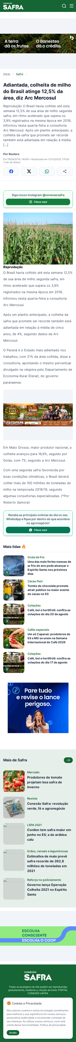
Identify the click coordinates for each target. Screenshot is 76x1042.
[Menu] (71, 5)
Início (6, 74)
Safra (19, 74)
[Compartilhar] (65, 171)
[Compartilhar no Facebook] (11, 171)
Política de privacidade (53, 1024)
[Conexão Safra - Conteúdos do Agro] (13, 5)
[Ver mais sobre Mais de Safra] (68, 760)
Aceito (13, 1032)
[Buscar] (64, 5)
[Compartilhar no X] (29, 171)
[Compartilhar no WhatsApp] (47, 171)
